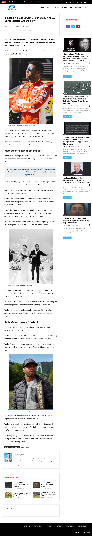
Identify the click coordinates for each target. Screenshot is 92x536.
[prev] (48, 2)
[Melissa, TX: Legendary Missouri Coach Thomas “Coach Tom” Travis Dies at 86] (76, 169)
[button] (86, 7)
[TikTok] (77, 2)
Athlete (65, 51)
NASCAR (11, 26)
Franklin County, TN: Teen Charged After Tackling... (20, 494)
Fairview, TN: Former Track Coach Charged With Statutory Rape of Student (76, 220)
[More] (83, 26)
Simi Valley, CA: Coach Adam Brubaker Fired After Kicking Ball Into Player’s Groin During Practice (75, 100)
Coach (65, 175)
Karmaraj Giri (18, 26)
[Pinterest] (74, 2)
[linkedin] (18, 464)
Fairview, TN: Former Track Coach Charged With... (47, 484)
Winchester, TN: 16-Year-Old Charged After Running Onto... (49, 494)
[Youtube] (85, 2)
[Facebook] (66, 2)
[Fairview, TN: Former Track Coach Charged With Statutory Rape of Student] (36, 485)
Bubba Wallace (25, 447)
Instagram (31, 125)
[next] (51, 2)
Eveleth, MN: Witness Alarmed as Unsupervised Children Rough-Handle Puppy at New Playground (76, 140)
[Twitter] (81, 2)
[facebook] (15, 464)
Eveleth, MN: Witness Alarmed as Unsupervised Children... (20, 484)
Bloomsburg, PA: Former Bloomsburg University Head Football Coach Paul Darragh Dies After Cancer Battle (75, 57)
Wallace (8, 51)
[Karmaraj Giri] (8, 460)
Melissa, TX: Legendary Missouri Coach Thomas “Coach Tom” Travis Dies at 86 (76, 180)
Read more (67, 76)
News (5, 26)
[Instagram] (70, 2)
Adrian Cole (67, 63)
